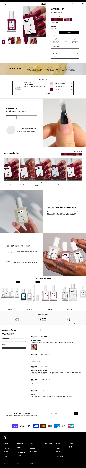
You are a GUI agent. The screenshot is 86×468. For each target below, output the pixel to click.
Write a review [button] (13, 347)
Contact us (58, 446)
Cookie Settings (59, 456)
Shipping (58, 448)
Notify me (69, 32)
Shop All (5, 446)
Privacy (5, 463)
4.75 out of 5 (11, 333)
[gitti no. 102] (55, 19)
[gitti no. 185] (71, 19)
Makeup (5, 456)
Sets (16, 4)
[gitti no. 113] (61, 19)
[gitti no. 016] (52, 19)
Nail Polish (6, 451)
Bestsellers (11, 4)
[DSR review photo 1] (34, 347)
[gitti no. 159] (67, 19)
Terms (18, 463)
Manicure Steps (33, 451)
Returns (58, 451)
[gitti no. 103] (58, 19)
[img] (34, 337)
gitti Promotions (47, 446)
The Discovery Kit (21, 452)
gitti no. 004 (20, 458)
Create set (48, 93)
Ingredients (32, 448)
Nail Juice (19, 455)
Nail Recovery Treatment (20, 446)
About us (21, 4)
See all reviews (4, 344)
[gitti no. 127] (64, 19)
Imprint (31, 463)
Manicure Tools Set (21, 450)
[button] (54, 12)
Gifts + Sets (6, 448)
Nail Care (6, 453)
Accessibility (59, 453)
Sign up (76, 413)
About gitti (32, 446)
